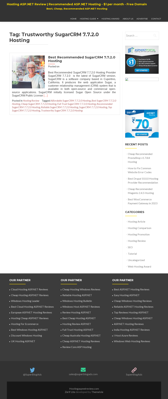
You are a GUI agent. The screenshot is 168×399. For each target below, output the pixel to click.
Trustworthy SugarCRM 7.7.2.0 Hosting (62, 110)
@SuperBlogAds (32, 374)
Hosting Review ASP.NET (76, 323)
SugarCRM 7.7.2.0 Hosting (93, 107)
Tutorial (132, 253)
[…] (46, 95)
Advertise (142, 18)
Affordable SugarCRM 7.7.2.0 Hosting (71, 100)
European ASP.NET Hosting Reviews (31, 312)
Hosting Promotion (139, 234)
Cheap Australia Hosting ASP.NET (81, 335)
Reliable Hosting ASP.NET (77, 295)
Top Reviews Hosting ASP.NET (131, 312)
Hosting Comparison (139, 227)
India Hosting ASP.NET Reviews (132, 329)
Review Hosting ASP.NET (76, 312)
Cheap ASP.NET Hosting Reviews (81, 341)
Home (73, 18)
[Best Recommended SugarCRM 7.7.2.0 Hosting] (28, 71)
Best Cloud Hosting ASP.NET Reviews (32, 306)
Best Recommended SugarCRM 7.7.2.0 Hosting (81, 59)
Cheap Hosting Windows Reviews (81, 289)
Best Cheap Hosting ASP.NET (79, 318)
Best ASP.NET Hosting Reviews (131, 289)
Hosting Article (136, 221)
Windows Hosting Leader (25, 300)
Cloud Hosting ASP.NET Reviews (29, 289)
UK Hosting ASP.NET (23, 341)
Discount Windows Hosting (26, 335)
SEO (130, 247)
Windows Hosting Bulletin (77, 300)
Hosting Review (31, 100)
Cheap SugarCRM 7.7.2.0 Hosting (38, 103)
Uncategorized (136, 260)
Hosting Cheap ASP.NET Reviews (30, 318)
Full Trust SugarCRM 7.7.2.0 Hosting (76, 103)
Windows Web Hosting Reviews (132, 341)
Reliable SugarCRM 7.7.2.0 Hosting (59, 107)
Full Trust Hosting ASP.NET (78, 329)
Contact (156, 18)
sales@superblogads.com (83, 374)
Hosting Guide (88, 18)
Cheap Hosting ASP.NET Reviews (30, 295)
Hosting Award (110, 18)
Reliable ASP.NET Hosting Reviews (133, 306)
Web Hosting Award (139, 266)
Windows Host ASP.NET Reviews (81, 306)
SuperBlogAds (134, 374)
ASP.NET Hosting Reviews (129, 323)
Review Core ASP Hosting (77, 346)
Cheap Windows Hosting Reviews (133, 300)
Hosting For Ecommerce (24, 323)
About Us (128, 18)
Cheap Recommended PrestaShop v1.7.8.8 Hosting (140, 157)
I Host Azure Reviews (126, 335)
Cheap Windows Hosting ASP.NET (133, 318)
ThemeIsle (97, 391)
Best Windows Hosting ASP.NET (29, 329)
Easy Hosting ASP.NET (127, 295)
